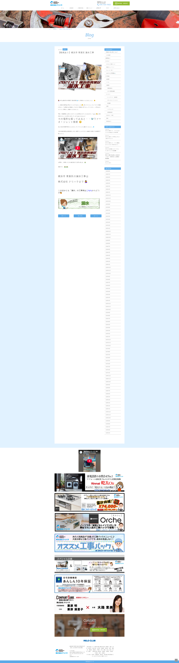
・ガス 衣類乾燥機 (110, 91)
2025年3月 (108, 222)
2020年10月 (108, 381)
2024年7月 (108, 246)
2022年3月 (108, 330)
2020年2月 (108, 405)
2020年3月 (108, 402)
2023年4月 (108, 291)
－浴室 (106, 106)
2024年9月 (108, 240)
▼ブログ (107, 61)
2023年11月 (108, 270)
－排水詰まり (108, 121)
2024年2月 (108, 261)
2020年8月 (108, 387)
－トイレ (107, 82)
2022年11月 (108, 306)
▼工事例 (107, 76)
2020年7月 (108, 390)
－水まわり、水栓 (109, 115)
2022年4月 (108, 327)
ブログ (107, 8)
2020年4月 (108, 399)
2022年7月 (108, 318)
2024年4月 (108, 255)
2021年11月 (108, 342)
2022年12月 (108, 303)
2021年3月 (108, 366)
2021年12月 (108, 339)
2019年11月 (108, 414)
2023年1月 (108, 300)
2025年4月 (108, 219)
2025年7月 (108, 210)
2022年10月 (108, 309)
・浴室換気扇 (108, 112)
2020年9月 (108, 384)
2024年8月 (108, 243)
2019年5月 (108, 432)
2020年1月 (108, 408)
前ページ (64, 215)
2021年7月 (108, 354)
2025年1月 (108, 228)
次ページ (96, 215)
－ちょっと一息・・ (109, 70)
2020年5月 (108, 396)
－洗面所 (107, 85)
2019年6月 (108, 429)
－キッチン (107, 94)
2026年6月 (108, 177)
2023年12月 (108, 267)
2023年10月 (108, 273)
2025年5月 (108, 216)
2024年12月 (108, 231)
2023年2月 (108, 297)
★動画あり (55, 29)
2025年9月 (108, 204)
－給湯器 (107, 79)
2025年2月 (108, 225)
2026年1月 (108, 192)
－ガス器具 (107, 55)
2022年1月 (108, 336)
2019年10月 (108, 417)
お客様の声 (98, 8)
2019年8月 (108, 423)
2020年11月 (108, 378)
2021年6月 (108, 357)
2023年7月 (108, 282)
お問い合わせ (116, 8)
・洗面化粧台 (108, 88)
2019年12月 (108, 411)
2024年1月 (108, 264)
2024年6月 (108, 249)
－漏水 (106, 118)
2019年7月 (108, 426)
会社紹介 (71, 8)
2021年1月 (108, 372)
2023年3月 (108, 294)
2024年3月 (108, 258)
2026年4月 (108, 183)
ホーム (62, 8)
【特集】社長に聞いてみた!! (111, 52)
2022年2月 (108, 333)
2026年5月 (108, 180)
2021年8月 (108, 351)
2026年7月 (108, 174)
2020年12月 (108, 375)
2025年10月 (108, 201)
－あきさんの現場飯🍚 (110, 73)
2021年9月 (108, 348)
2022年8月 (108, 315)
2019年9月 (108, 420)
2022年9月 (108, 312)
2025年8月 (108, 207)
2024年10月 (108, 237)
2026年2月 (108, 189)
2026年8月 (108, 171)
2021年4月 (108, 363)
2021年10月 (108, 345)
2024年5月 (108, 252)
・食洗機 (107, 103)
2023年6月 (108, 285)
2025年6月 (108, 213)
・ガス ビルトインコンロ (111, 100)
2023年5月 (108, 288)
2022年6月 (108, 321)
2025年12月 (108, 195)
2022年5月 (108, 324)
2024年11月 (108, 234)
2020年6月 (108, 393)
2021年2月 (108, 369)
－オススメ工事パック (110, 64)
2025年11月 (108, 198)
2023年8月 (108, 279)
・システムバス (109, 109)
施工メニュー (89, 8)
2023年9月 (108, 276)
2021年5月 (108, 360)
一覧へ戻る (79, 215)
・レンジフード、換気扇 (111, 97)
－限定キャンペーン (109, 67)
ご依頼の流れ (80, 8)
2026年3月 (108, 186)
